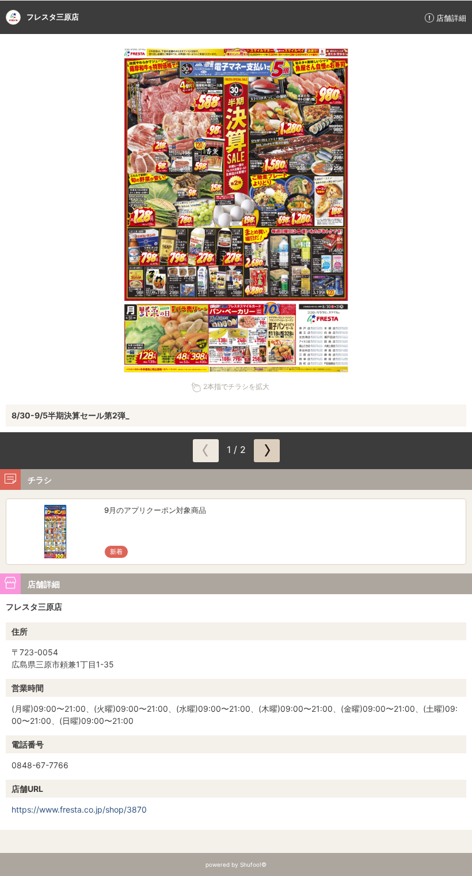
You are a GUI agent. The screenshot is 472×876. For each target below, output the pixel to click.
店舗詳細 (451, 17)
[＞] (267, 450)
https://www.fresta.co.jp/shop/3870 (79, 809)
